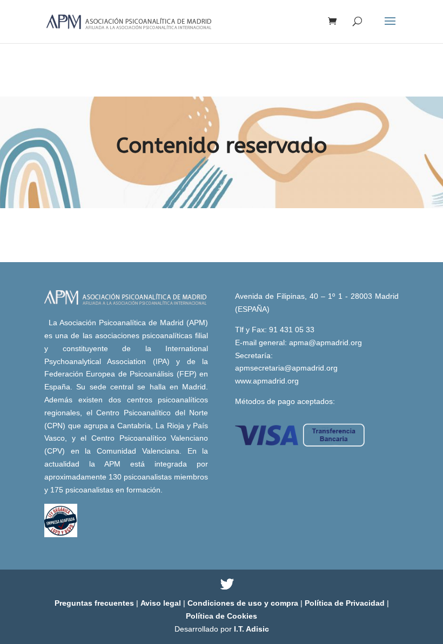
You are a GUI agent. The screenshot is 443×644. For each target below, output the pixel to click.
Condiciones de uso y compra (243, 603)
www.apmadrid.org (267, 380)
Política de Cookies (221, 616)
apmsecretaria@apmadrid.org (286, 368)
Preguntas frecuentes (95, 603)
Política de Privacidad (346, 603)
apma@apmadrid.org (325, 342)
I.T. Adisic (251, 629)
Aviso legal (161, 603)
